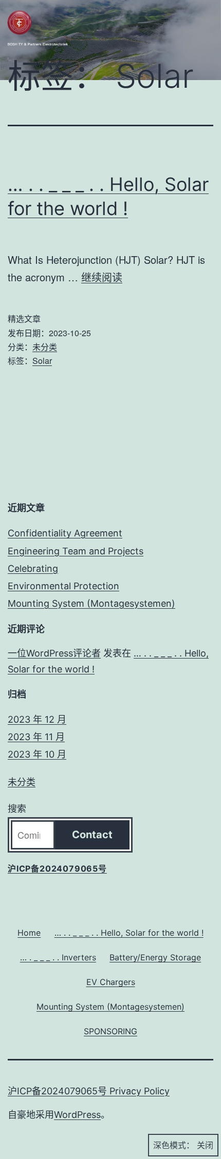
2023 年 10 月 (37, 754)
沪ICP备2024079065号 (57, 868)
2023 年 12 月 (37, 719)
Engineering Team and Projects (75, 551)
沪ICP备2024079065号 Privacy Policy (89, 1091)
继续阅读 (101, 276)
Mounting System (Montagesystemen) (91, 603)
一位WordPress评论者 (54, 653)
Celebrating (33, 568)
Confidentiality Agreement (65, 533)
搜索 (17, 808)
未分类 (44, 347)
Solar (42, 360)
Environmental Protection (63, 586)
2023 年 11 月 (36, 736)
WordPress (77, 1114)
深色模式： (173, 1145)
